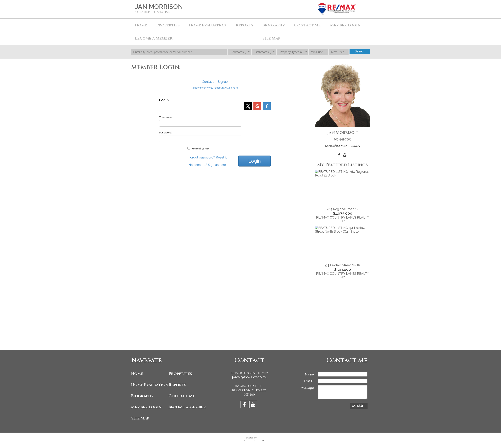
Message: (307, 388)
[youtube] (253, 405)
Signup (223, 82)
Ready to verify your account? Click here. (214, 87)
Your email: (166, 117)
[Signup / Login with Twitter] (248, 106)
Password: (165, 132)
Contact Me (307, 25)
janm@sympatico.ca (342, 146)
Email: (308, 381)
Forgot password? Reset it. (207, 157)
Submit (358, 406)
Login (254, 161)
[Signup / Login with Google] (257, 106)
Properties (180, 373)
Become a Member (153, 38)
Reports (244, 25)
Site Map (271, 38)
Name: (309, 374)
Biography (273, 25)
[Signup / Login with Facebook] (267, 106)
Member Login (345, 25)
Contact (208, 82)
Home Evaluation (207, 25)
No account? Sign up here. (207, 165)
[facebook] (245, 405)
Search (360, 51)
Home (141, 25)
